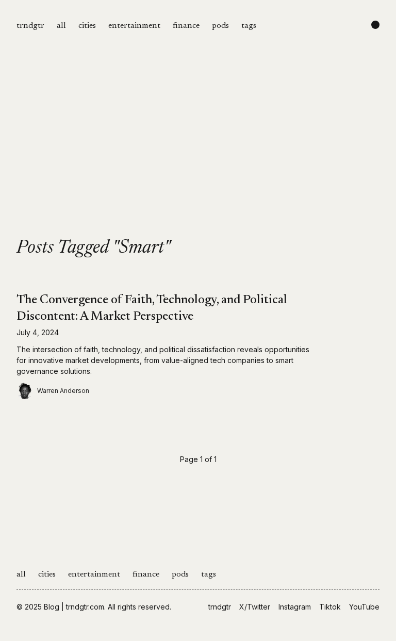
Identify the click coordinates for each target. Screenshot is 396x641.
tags (248, 26)
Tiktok (330, 606)
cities (87, 26)
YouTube (364, 606)
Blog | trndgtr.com (74, 606)
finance (186, 26)
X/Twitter (254, 606)
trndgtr (30, 26)
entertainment (134, 26)
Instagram (294, 606)
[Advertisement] (198, 161)
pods (220, 26)
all (61, 26)
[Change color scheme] (375, 25)
